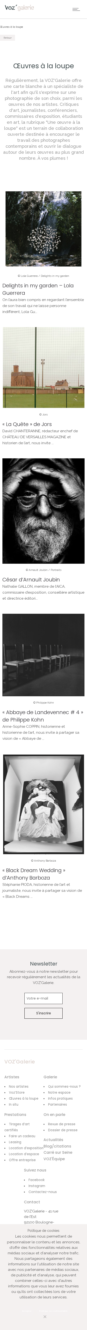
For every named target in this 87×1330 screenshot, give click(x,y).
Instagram (37, 1186)
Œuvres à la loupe (23, 1098)
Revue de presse (61, 1124)
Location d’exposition (26, 1148)
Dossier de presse (63, 1130)
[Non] (40, 1319)
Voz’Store (17, 1092)
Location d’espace (24, 1154)
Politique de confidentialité (53, 1311)
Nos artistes (19, 1086)
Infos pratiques (60, 1098)
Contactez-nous (43, 1191)
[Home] (19, 10)
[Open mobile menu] (77, 9)
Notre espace (59, 1092)
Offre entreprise (22, 1160)
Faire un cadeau (22, 1136)
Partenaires (57, 1104)
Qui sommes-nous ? (64, 1086)
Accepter (26, 1311)
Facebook (37, 1180)
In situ (13, 1104)
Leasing (15, 1142)
